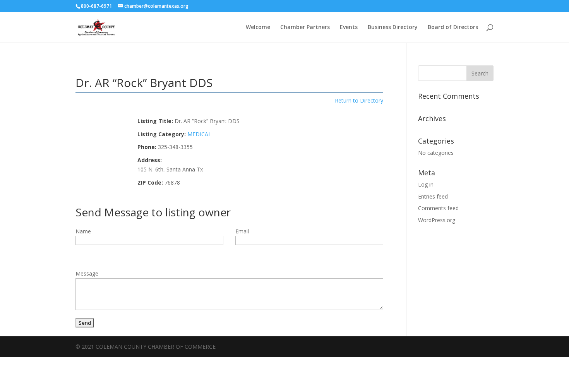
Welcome (258, 27)
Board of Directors (453, 27)
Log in (426, 184)
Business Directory (393, 27)
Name (83, 231)
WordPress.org (436, 220)
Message (86, 273)
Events (349, 27)
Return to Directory (359, 100)
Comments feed (438, 208)
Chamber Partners (305, 27)
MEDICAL (199, 134)
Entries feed (433, 196)
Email (242, 231)
